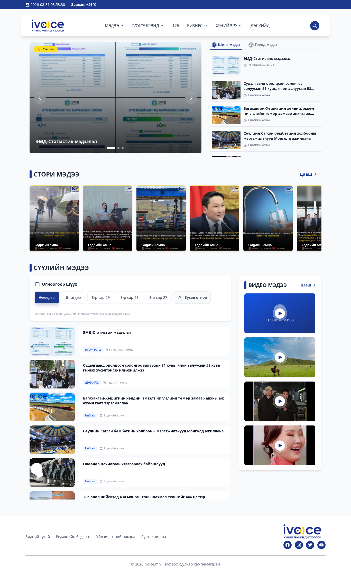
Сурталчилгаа (153, 536)
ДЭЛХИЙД (260, 26)
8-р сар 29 (101, 297)
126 (175, 26)
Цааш (306, 174)
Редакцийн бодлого (73, 536)
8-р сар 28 (129, 297)
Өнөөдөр (47, 297)
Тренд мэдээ (265, 44)
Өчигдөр (73, 297)
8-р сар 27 (158, 297)
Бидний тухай (37, 536)
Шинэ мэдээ (228, 44)
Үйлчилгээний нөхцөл (115, 536)
